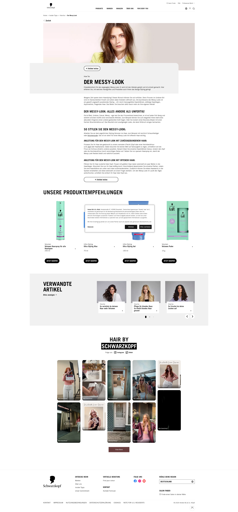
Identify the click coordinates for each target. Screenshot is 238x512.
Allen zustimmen (145, 227)
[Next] (192, 316)
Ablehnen (131, 227)
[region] (120, 218)
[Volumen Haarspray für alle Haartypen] (60, 232)
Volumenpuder (92, 135)
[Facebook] (135, 480)
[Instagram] (139, 480)
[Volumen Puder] (177, 232)
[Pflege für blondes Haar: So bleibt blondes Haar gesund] (146, 297)
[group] (146, 300)
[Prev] (187, 316)
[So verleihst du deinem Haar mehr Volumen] (111, 297)
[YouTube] (144, 480)
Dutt (89, 147)
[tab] (145, 317)
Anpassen (90, 227)
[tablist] (146, 316)
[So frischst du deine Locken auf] (180, 297)
